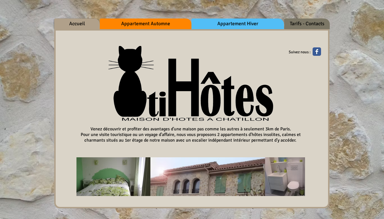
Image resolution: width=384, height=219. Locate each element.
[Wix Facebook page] (317, 51)
